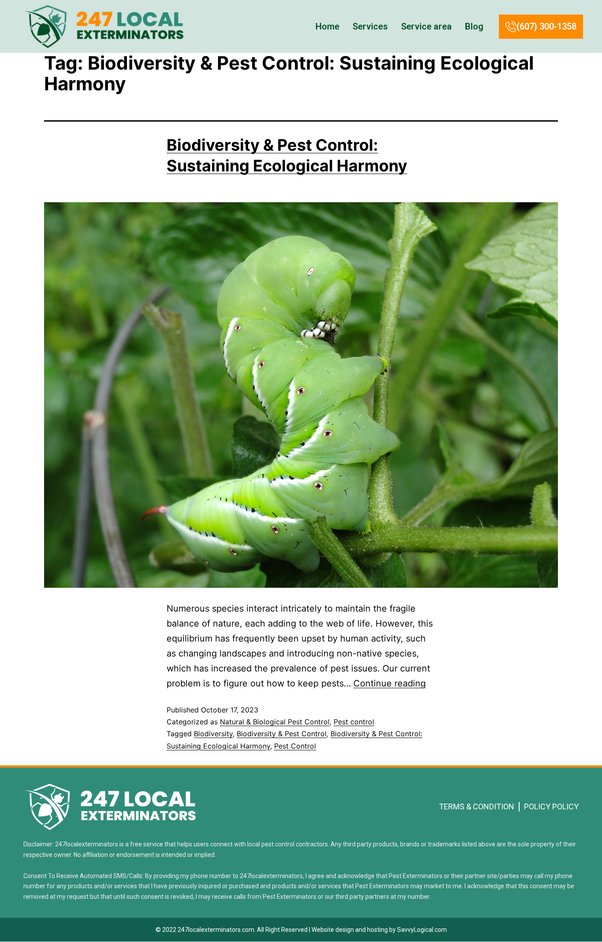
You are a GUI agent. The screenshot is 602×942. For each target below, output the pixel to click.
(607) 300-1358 (546, 26)
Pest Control (295, 746)
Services (370, 26)
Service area (426, 26)
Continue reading (389, 683)
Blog (474, 26)
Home (327, 26)
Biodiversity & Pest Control (282, 733)
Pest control (354, 721)
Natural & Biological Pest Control (275, 721)
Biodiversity (213, 733)
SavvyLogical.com (422, 929)
